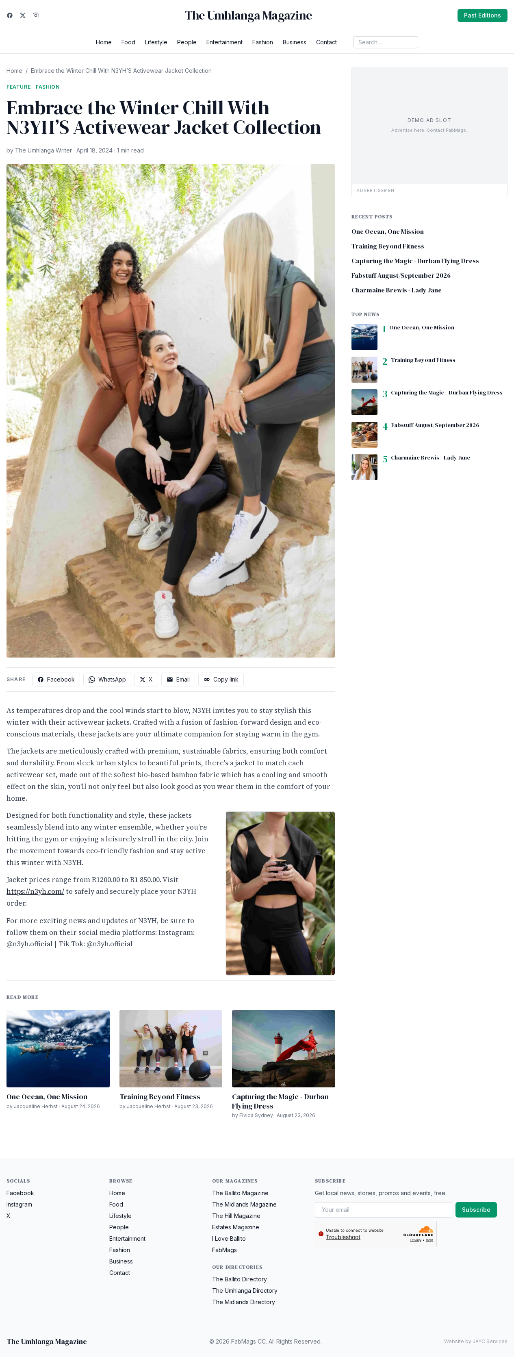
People (187, 42)
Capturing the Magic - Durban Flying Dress (280, 1101)
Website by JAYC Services (475, 1341)
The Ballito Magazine (240, 1192)
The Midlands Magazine (244, 1204)
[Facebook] (10, 15)
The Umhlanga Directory (245, 1290)
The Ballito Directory (239, 1279)
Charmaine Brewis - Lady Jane (396, 289)
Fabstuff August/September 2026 (401, 275)
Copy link (226, 679)
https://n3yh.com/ (35, 891)
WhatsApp (112, 679)
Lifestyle (156, 42)
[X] (23, 15)
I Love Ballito (229, 1238)
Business (294, 42)
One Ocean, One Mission (47, 1096)
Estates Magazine (235, 1227)
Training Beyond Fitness (159, 1096)
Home (104, 42)
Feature (18, 87)
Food (128, 42)
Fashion (262, 42)
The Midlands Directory (243, 1301)
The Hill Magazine (236, 1215)
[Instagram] (36, 15)
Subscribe (476, 1209)
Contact (326, 42)
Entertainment (224, 42)
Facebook (61, 679)
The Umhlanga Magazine (248, 15)
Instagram (19, 1204)
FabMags (224, 1249)
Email (183, 679)
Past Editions (482, 15)
